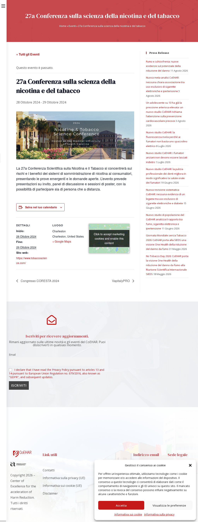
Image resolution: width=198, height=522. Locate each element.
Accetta (121, 505)
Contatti (49, 470)
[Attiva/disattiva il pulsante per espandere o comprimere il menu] (3, 5)
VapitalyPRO (121, 281)
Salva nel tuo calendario (41, 207)
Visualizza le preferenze (169, 505)
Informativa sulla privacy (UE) (64, 478)
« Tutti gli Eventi (27, 54)
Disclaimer (50, 493)
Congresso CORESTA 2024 (39, 281)
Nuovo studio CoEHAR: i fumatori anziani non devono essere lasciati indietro (166, 157)
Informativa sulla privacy (159, 514)
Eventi (72, 26)
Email (12, 354)
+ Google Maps (61, 241)
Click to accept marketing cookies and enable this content (109, 238)
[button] (190, 465)
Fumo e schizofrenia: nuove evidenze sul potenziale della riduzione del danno (163, 66)
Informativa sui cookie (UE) (62, 486)
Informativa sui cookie (128, 514)
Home (62, 26)
